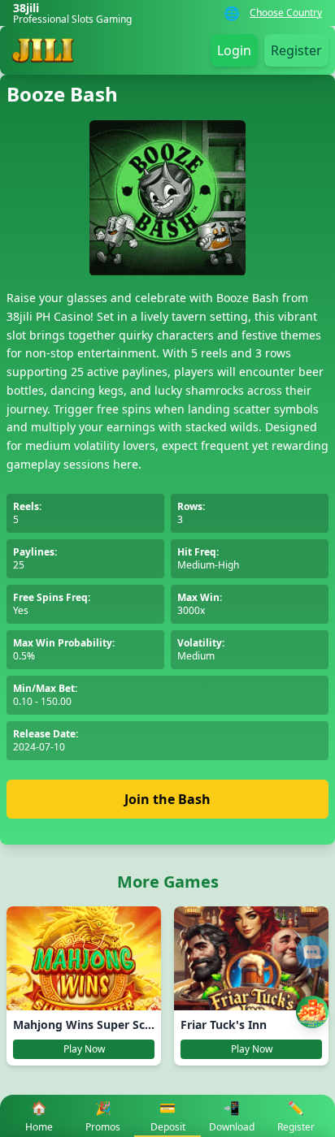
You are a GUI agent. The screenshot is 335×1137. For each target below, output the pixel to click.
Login (234, 50)
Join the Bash (167, 799)
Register (296, 50)
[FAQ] (312, 952)
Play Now (84, 1049)
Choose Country (286, 12)
